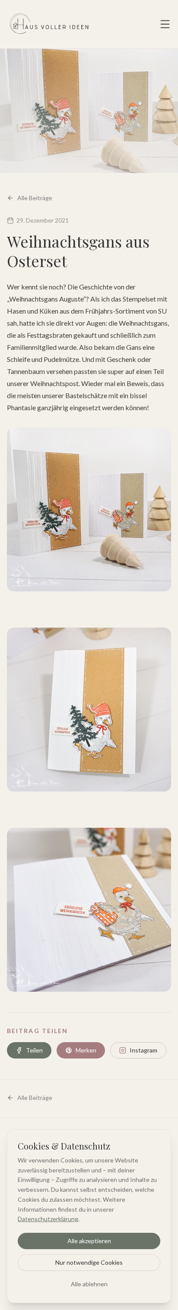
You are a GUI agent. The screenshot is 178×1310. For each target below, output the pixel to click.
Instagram (143, 1050)
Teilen (34, 1050)
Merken (86, 1050)
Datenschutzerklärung (48, 1218)
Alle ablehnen (89, 1284)
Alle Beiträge (34, 197)
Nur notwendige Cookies (89, 1262)
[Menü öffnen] (165, 24)
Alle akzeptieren (89, 1240)
